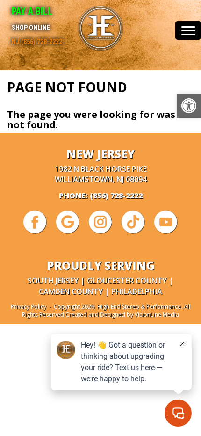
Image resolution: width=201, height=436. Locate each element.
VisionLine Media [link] (157, 315)
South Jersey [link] (53, 281)
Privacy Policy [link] (28, 307)
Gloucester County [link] (127, 281)
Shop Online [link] (31, 27)
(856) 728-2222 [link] (116, 195)
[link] (189, 106)
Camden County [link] (71, 291)
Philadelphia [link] (136, 291)
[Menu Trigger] (188, 30)
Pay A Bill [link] (32, 11)
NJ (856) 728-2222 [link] (37, 41)
